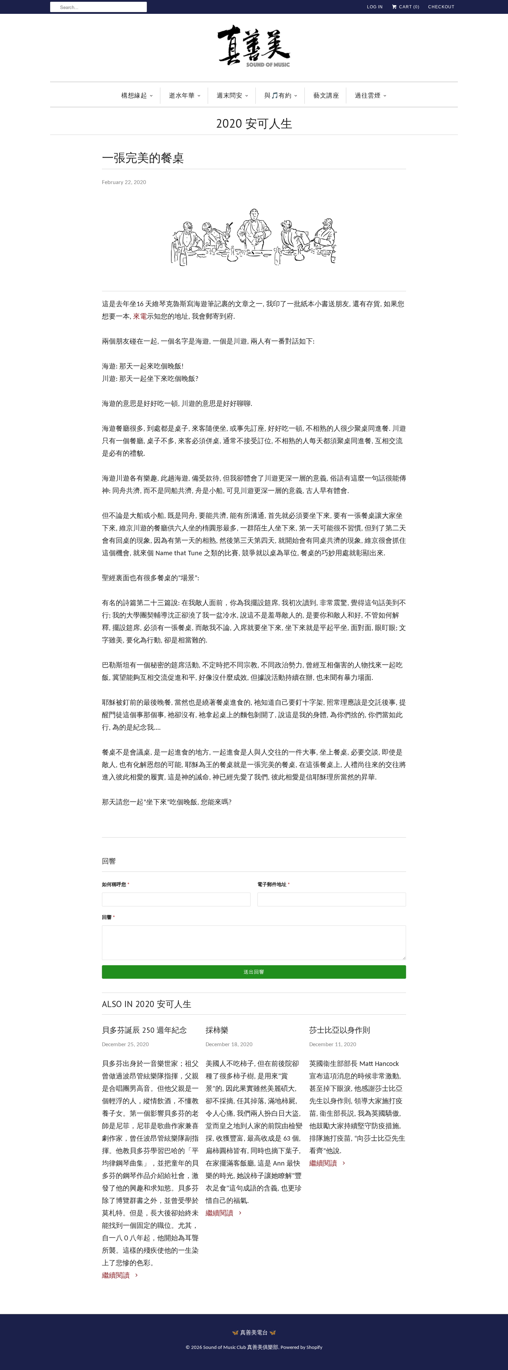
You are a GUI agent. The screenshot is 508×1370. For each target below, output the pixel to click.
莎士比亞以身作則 (339, 1030)
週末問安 (229, 95)
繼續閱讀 (116, 1275)
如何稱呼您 (116, 884)
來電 (140, 316)
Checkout (441, 6)
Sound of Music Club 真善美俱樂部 (240, 1347)
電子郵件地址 (273, 884)
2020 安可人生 (254, 123)
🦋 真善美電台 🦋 (254, 1333)
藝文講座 (326, 95)
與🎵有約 (277, 95)
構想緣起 (134, 95)
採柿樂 (217, 1030)
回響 (108, 917)
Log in (375, 6)
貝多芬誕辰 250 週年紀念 (144, 1030)
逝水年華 (182, 95)
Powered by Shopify (301, 1347)
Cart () (409, 6)
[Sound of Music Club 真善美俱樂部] (254, 49)
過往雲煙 (367, 95)
